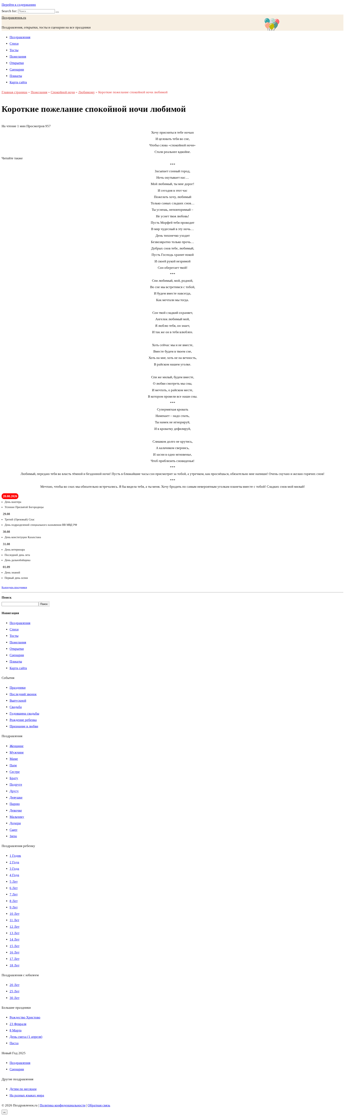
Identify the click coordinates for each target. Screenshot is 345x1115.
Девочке (16, 810)
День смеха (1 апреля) (26, 1037)
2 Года (14, 862)
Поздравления (20, 37)
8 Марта (16, 1030)
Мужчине (17, 752)
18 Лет (14, 965)
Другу (14, 791)
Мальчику (17, 817)
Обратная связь (99, 1105)
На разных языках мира (27, 1095)
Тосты (14, 50)
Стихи (14, 43)
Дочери (15, 823)
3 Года (14, 869)
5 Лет (14, 882)
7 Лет (14, 894)
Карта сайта (18, 82)
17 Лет (14, 959)
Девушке (16, 797)
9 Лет (14, 907)
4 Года (14, 875)
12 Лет (14, 927)
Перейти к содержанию (19, 5)
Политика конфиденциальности (62, 1105)
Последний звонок (23, 694)
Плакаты (16, 76)
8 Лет (14, 901)
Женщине (17, 746)
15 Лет (14, 946)
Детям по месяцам (23, 1089)
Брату (14, 778)
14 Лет (14, 939)
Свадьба (16, 707)
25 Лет (14, 991)
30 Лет (14, 998)
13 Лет (14, 933)
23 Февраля (18, 1024)
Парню (15, 804)
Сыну (14, 830)
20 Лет (14, 985)
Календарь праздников (14, 587)
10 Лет (14, 914)
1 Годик (15, 856)
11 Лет (14, 920)
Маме (14, 759)
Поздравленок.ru (14, 18)
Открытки (17, 63)
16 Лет (14, 952)
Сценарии (17, 69)
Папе (13, 765)
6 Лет (14, 888)
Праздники (18, 687)
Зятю (13, 836)
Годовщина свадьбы (24, 713)
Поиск (7, 597)
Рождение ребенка (23, 720)
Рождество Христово (25, 1017)
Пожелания (18, 56)
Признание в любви (24, 726)
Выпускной (18, 700)
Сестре (15, 772)
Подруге (16, 784)
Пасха (14, 1043)
